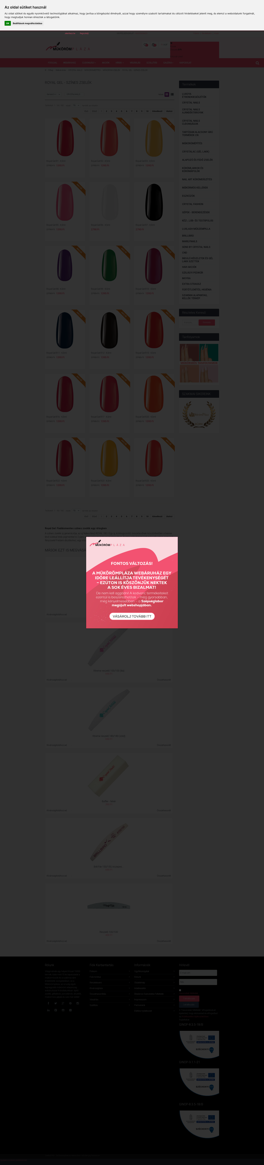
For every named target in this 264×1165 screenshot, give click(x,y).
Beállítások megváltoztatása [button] (27, 23)
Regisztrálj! (84, 33)
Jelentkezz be (70, 33)
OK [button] (7, 23)
